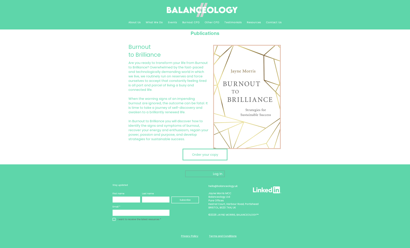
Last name (148, 193)
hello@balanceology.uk (223, 186)
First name (118, 193)
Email (116, 206)
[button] (135, 22)
